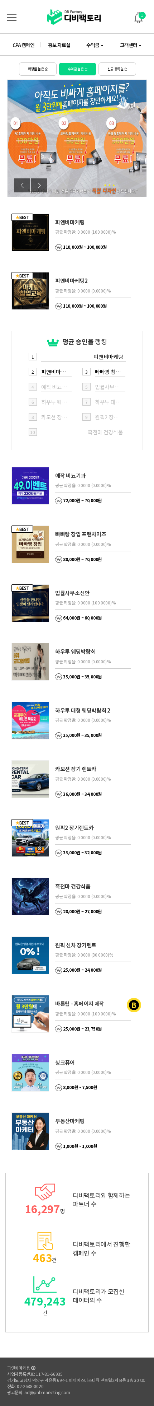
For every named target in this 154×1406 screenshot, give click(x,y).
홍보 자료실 (59, 44)
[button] (39, 185)
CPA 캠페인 (23, 44)
